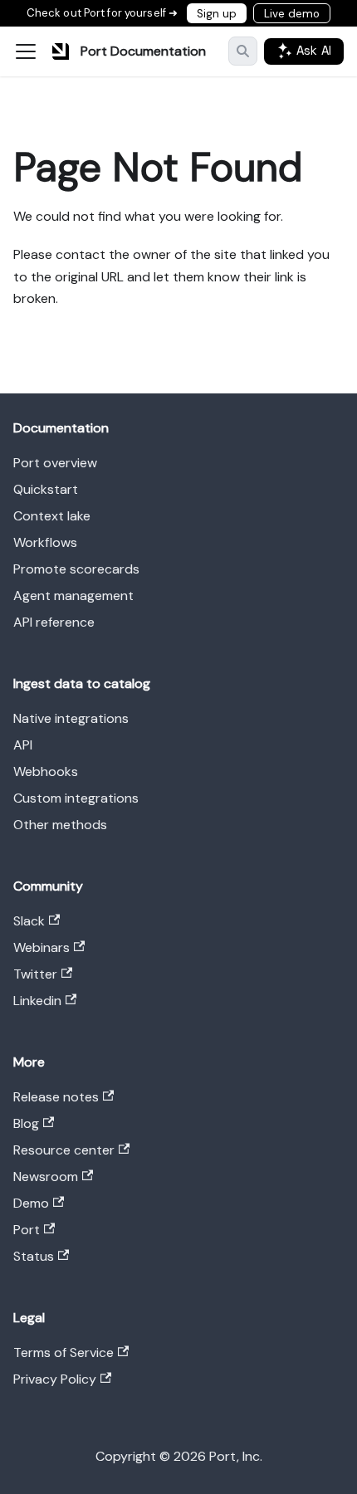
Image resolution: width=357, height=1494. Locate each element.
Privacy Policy (54, 1379)
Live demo (292, 14)
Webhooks (45, 771)
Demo (31, 1203)
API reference (54, 622)
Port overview (55, 462)
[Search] (242, 51)
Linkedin (37, 1000)
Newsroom (45, 1176)
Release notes (56, 1097)
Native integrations (71, 718)
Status (33, 1256)
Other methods (60, 824)
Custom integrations (76, 798)
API (22, 745)
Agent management (73, 595)
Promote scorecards (76, 569)
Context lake (51, 516)
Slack (29, 921)
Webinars (41, 947)
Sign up (217, 14)
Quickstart (45, 489)
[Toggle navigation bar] (25, 51)
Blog (26, 1123)
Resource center (64, 1150)
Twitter (35, 974)
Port (26, 1229)
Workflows (45, 542)
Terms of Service (63, 1352)
